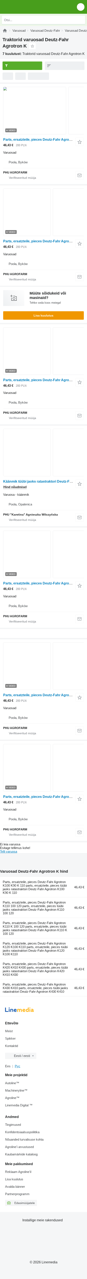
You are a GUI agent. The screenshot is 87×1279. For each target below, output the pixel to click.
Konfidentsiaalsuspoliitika (22, 1132)
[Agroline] (5, 30)
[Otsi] (81, 20)
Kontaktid (11, 1046)
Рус (17, 1066)
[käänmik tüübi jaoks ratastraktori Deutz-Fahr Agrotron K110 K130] (43, 452)
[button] (80, 7)
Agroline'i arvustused (19, 1147)
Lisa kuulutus (43, 315)
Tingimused (13, 1124)
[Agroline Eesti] (27, 7)
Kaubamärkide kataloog (21, 1154)
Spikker (10, 1038)
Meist (9, 1031)
